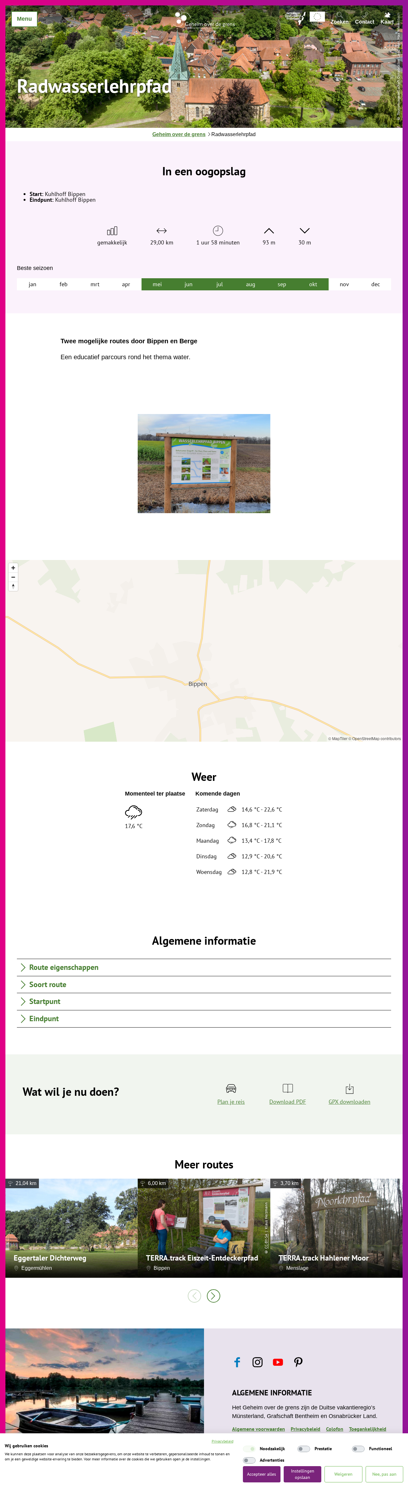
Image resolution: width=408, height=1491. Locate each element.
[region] (204, 651)
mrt (95, 284)
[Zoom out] (13, 577)
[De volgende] (213, 1296)
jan (32, 284)
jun (189, 284)
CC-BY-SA (266, 1241)
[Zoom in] (13, 567)
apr (126, 284)
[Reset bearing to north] (13, 586)
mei (157, 284)
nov (344, 284)
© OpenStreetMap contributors (374, 738)
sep (282, 284)
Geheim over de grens (179, 134)
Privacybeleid (222, 1441)
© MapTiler (337, 738)
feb (64, 284)
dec (375, 284)
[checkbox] (249, 1449)
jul (219, 284)
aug (250, 284)
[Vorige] (194, 1296)
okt (313, 284)
